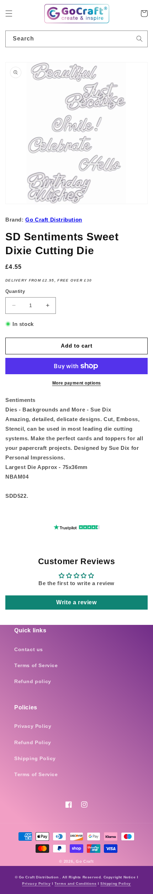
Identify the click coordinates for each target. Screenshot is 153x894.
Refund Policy (32, 742)
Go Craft (85, 861)
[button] (9, 13)
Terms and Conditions (75, 883)
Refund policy (32, 681)
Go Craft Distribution (53, 220)
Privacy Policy (32, 726)
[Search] (139, 39)
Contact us (28, 649)
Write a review (76, 602)
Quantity (15, 291)
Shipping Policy (35, 758)
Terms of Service (36, 665)
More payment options (76, 383)
